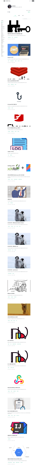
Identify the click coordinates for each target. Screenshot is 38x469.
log (1, 44)
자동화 (18, 131)
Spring (1, 24)
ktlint (14, 320)
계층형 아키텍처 (2, 26)
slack (1, 53)
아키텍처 (2, 40)
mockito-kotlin (15, 179)
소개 (22, 15)
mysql (1, 43)
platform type (20, 179)
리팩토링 (9, 415)
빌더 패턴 (2, 30)
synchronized (2, 27)
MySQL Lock (2, 35)
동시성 (19, 226)
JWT (1, 38)
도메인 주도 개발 (12, 367)
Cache (1, 32)
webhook (2, 47)
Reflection (2, 46)
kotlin (12, 179)
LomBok (2, 55)
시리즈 (19, 15)
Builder (2, 49)
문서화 (1, 50)
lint (16, 320)
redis (15, 84)
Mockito (2, 31)
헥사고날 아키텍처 (2, 37)
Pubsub (12, 226)
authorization (2, 41)
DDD (1, 29)
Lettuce (9, 226)
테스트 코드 (2, 34)
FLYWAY (9, 131)
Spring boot (12, 84)
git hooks (2, 56)
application (9, 37)
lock (1, 23)
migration (2, 52)
